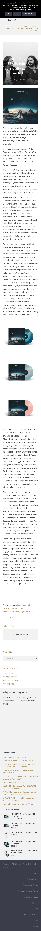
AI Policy (34, 903)
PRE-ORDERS (8, 684)
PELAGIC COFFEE (10, 677)
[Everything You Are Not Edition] (20, 407)
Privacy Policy (32, 879)
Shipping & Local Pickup (28, 891)
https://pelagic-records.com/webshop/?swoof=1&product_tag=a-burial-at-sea (20, 608)
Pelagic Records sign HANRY (15, 757)
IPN (36, 920)
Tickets (35, 926)
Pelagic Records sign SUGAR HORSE (18, 804)
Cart (36, 909)
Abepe (5, 867)
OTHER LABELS (9, 673)
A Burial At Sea (11, 617)
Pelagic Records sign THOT (14, 782)
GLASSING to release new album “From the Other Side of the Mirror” (19, 765)
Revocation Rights (30, 885)
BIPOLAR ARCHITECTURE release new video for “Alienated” (19, 799)
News (25, 80)
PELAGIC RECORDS (11, 680)
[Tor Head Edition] (20, 371)
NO (17, 13)
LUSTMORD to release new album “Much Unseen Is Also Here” (20, 777)
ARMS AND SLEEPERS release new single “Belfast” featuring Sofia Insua (20, 793)
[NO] (38, 9)
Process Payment (31, 914)
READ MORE (29, 13)
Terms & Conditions (29, 897)
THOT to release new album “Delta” (18, 761)
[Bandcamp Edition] (20, 336)
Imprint (35, 873)
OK (9, 13)
